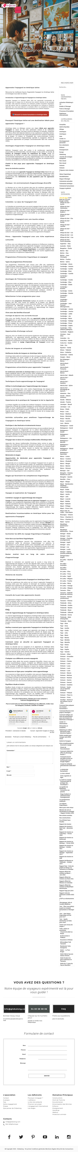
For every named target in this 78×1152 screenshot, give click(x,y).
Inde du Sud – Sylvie (66, 385)
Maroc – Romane (65, 468)
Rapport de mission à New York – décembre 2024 (66, 828)
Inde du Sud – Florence (64, 378)
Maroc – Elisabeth (65, 461)
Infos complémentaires (66, 743)
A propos (6, 1100)
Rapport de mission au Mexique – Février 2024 (66, 842)
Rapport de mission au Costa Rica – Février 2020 (66, 833)
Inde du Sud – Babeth (66, 375)
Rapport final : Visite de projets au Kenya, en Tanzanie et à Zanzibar (66, 867)
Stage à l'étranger (64, 179)
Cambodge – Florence (64, 296)
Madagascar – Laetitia (64, 435)
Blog (63, 3)
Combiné (40, 3)
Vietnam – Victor (65, 697)
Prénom (23, 1050)
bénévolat (19, 271)
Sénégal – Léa (64, 547)
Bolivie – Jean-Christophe (64, 256)
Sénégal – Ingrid (65, 542)
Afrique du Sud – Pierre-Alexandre (65, 240)
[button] (6, 717)
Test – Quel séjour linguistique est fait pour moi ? (65, 915)
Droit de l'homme (58, 1100)
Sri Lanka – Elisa (65, 571)
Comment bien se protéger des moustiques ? (65, 783)
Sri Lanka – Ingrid (65, 576)
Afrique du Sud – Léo (66, 235)
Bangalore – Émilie (66, 248)
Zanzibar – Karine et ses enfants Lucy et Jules (66, 701)
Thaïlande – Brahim (66, 608)
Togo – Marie (64, 635)
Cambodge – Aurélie (66, 269)
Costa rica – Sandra (66, 343)
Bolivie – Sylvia (65, 262)
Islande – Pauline (65, 402)
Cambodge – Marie (66, 318)
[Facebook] (9, 1137)
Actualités (62, 124)
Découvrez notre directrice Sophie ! (65, 732)
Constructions (57, 1098)
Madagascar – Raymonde (64, 453)
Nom (8, 767)
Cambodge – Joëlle (66, 314)
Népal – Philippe (65, 506)
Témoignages (10, 579)
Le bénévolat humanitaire (64, 770)
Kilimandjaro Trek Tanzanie (65, 943)
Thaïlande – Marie (65, 621)
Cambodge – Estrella (66, 293)
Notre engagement (10, 1104)
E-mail (9, 771)
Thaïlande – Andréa (66, 605)
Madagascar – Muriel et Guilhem (66, 449)
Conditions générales (38, 1149)
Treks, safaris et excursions (64, 929)
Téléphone (22, 1058)
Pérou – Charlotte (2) (66, 519)
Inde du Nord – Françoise (64, 368)
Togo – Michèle (65, 640)
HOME (5, 63)
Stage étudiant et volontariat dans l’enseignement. (65, 795)
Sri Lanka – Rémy (65, 583)
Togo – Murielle (65, 642)
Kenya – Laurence (65, 421)
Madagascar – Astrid (66, 425)
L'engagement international (38, 1106)
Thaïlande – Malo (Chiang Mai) (65, 618)
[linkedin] (57, 1137)
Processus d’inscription (66, 111)
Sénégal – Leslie (65, 549)
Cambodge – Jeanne (66, 309)
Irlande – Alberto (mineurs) (65, 396)
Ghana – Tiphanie (65, 350)
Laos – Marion (64, 423)
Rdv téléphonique (11, 1124)
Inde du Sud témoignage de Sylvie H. (64, 389)
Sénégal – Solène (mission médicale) (66, 552)
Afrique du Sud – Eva (66, 218)
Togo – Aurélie (64, 628)
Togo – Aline (64, 623)
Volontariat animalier (65, 181)
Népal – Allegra (65, 481)
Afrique (61, 129)
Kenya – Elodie (64, 409)
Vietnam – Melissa (66, 675)
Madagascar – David (66, 428)
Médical (55, 1112)
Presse (46, 3)
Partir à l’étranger (64, 109)
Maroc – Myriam (65, 466)
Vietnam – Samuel (66, 682)
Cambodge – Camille (66, 273)
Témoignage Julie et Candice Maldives (65, 903)
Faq (4, 1102)
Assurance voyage (65, 745)
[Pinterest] (33, 1137)
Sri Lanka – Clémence (63, 568)
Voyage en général (65, 188)
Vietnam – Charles (66, 661)
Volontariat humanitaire (66, 186)
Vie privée (28, 1149)
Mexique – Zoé (64, 470)
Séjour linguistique (65, 174)
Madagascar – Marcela (64, 441)
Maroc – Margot (65, 463)
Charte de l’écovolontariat (65, 748)
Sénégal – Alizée (65, 533)
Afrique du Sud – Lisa (66, 237)
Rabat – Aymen (65, 522)
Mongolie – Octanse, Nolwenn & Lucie (66, 473)
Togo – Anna (64, 626)
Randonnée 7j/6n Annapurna (65, 946)
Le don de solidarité (35, 1102)
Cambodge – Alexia (66, 264)
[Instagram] (69, 1137)
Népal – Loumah (65, 499)
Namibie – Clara (65, 479)
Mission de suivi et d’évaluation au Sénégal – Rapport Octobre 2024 (66, 811)
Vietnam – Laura (65, 663)
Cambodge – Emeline (64, 287)
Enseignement (63, 150)
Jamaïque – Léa (65, 407)
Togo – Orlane (64, 644)
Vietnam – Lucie (65, 670)
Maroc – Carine (65, 456)
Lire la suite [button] (12, 723)
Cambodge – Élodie (66, 284)
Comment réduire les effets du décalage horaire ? (66, 752)
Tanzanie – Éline (65, 590)
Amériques (62, 131)
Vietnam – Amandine (66, 656)
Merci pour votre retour (66, 807)
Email (24, 1054)
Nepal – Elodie (64, 489)
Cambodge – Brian (66, 271)
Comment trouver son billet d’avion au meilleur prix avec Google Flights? (66, 759)
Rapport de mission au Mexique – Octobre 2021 (66, 847)
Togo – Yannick (64, 652)
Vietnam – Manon (65, 673)
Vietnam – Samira (65, 680)
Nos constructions (64, 818)
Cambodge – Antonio (66, 266)
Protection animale (59, 1114)
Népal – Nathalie (65, 503)
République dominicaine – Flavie (66, 530)
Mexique (36, 131)
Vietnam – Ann (64, 659)
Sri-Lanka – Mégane (66, 588)
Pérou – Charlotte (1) (66, 517)
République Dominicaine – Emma (64, 525)
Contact (17, 10)
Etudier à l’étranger (65, 106)
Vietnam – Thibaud (66, 692)
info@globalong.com (15, 1009)
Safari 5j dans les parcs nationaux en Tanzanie (66, 959)
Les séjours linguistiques (63, 804)
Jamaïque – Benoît (66, 404)
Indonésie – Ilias (65, 393)
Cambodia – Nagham (66, 332)
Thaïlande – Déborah (66, 612)
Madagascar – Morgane (64, 445)
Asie (60, 136)
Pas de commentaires (39, 737)
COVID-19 (62, 138)
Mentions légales (51, 1149)
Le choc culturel (65, 773)
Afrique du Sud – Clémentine (65, 207)
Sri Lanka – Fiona (65, 574)
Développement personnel (64, 141)
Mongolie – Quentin (66, 477)
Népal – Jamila (65, 494)
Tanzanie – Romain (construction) (66, 597)
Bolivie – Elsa (64, 253)
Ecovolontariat (57, 1102)
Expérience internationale (63, 114)
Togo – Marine (64, 637)
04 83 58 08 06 (39, 1009)
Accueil (17, 3)
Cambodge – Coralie (66, 280)
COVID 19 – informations (63, 722)
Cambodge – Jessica (66, 311)
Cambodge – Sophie (66, 325)
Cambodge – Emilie (66, 291)
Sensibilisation (64, 176)
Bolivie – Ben (64, 251)
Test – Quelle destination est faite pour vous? (65, 920)
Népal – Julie (64, 496)
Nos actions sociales (65, 815)
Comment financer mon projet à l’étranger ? (66, 711)
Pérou (10, 133)
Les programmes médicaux (64, 800)
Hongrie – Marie (65, 357)
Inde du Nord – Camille (64, 364)
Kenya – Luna (64, 411)
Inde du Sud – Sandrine (64, 382)
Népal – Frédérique (66, 492)
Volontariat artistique (65, 183)
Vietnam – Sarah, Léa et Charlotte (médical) (65, 688)
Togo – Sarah (64, 647)
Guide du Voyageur (65, 741)
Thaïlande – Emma (66, 615)
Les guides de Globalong (63, 787)
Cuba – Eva (63, 345)
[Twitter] (21, 1137)
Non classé (62, 161)
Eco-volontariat (64, 145)
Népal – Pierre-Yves (66, 508)
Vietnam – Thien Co (66, 695)
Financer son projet (35, 1104)
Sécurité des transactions (65, 1149)
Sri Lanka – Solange (66, 585)
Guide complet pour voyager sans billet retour (65, 737)
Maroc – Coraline (65, 459)
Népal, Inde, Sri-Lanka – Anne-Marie (66, 511)
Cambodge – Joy (65, 316)
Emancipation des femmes (62, 1104)
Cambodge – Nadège (66, 321)
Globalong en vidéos (65, 730)
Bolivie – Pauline (65, 259)
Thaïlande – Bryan (65, 610)
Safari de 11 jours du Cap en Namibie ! (66, 964)
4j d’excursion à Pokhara (65, 936)
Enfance (61, 147)
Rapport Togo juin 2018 (66, 890)
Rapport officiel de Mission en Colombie (65, 882)
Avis (59, 3)
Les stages (31, 1108)
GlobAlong (62, 154)
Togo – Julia (64, 633)
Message (23, 1063)
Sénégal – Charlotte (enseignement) (66, 539)
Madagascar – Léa (66, 438)
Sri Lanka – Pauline (66, 581)
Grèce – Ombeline (65, 352)
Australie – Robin (65, 246)
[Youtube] (45, 1137)
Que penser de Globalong (12, 1108)
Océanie (61, 165)
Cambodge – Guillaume (64, 300)
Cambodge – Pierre (66, 323)
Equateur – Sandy (65, 347)
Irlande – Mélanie (65, 400)
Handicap (55, 1110)
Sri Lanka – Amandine (63, 564)
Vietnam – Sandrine (66, 685)
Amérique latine (25, 100)
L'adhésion (32, 1100)
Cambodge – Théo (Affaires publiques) (66, 328)
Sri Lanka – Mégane (66, 578)
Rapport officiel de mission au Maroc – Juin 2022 (65, 873)
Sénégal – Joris (65, 544)
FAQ (63, 1009)
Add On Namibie (64, 127)
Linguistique (33, 3)
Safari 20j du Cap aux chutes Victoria (66, 954)
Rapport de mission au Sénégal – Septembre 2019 (66, 852)
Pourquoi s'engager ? (35, 1098)
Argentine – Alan (65, 243)
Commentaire (11, 750)
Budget (68, 3)
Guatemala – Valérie (66, 354)
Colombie (44, 131)
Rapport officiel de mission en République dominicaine (66, 886)
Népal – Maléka (65, 501)
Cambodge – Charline (64, 276)
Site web (9, 775)
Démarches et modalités (63, 726)
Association (53, 3)
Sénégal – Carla (65, 536)
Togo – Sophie (64, 649)
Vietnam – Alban (65, 654)
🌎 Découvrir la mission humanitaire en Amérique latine (29, 114)
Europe (61, 152)
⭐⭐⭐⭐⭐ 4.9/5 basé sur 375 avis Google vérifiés (65, 199)
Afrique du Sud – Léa (66, 232)
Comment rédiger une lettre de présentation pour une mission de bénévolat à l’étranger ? (66, 717)
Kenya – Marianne (65, 416)
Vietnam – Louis (65, 668)
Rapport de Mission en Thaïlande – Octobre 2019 (66, 862)
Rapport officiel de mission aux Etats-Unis (66, 878)
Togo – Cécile (64, 630)
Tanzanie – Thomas (66, 600)
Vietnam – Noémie (66, 677)
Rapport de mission (65, 824)
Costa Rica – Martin (66, 340)
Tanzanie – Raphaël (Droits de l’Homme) (66, 593)
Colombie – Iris (65, 338)
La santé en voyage (65, 780)
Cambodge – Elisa (65, 282)
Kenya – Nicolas (65, 418)
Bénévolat (24, 3)
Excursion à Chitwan (66, 940)
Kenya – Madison (65, 414)
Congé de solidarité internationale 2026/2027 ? (68, 765)
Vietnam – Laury (65, 666)
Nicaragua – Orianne (66, 514)
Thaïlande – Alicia (65, 603)
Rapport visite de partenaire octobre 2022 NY (66, 894)
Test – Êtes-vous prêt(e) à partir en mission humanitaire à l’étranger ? (66, 909)
